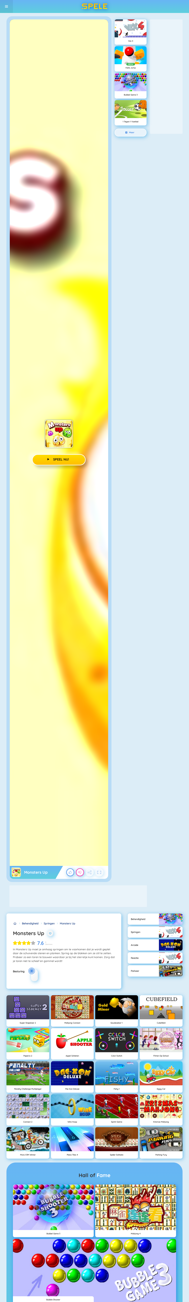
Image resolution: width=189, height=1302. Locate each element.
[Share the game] (90, 872)
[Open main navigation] (6, 6)
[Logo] (94, 6)
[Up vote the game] (70, 872)
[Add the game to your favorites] (50, 933)
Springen (49, 923)
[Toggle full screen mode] (99, 872)
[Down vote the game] (80, 872)
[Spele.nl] (15, 923)
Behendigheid (30, 923)
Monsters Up (67, 923)
